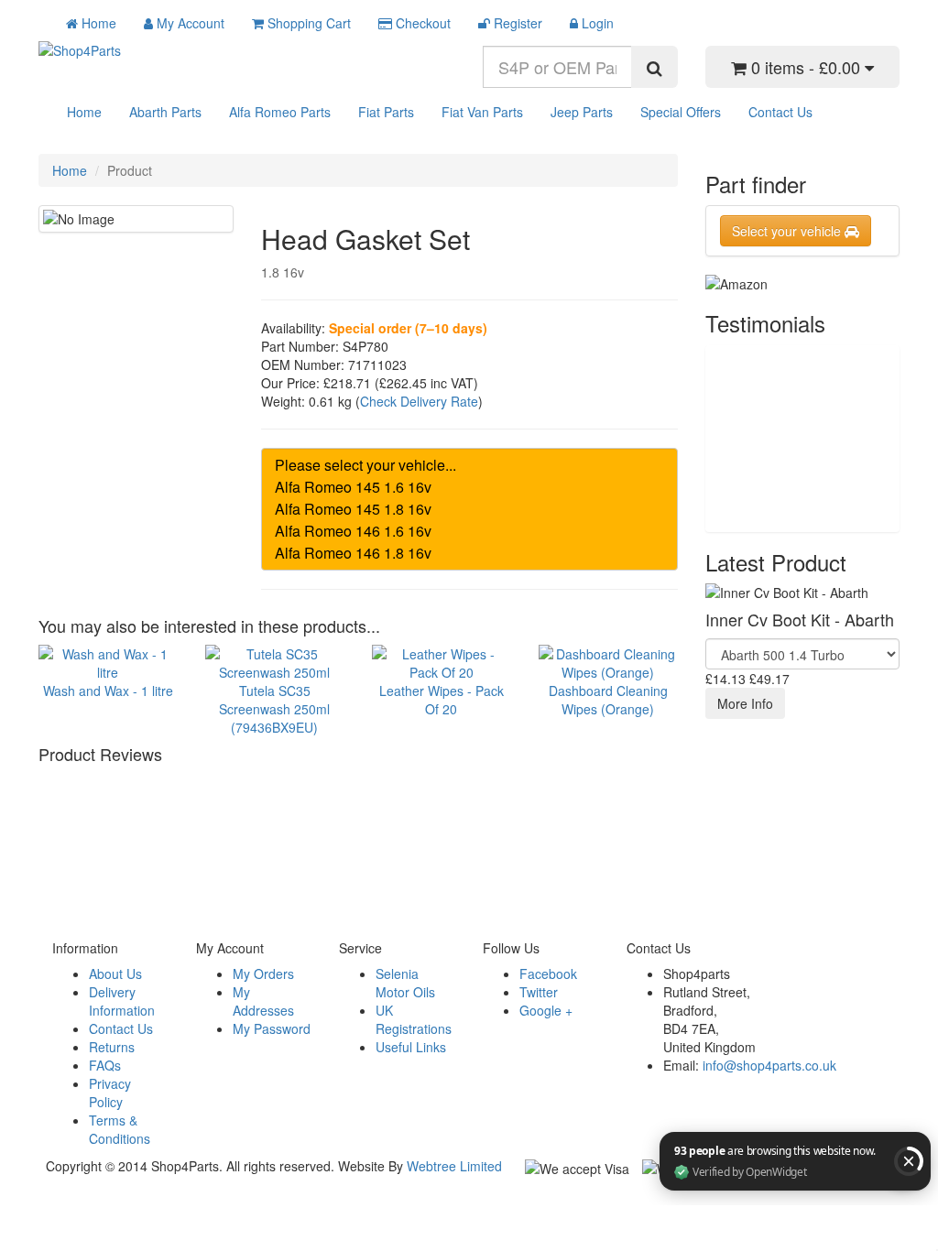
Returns (112, 1047)
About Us (115, 973)
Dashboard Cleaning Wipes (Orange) (608, 699)
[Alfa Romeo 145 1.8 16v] (469, 509)
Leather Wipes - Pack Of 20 (441, 699)
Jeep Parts (582, 112)
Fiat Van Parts (482, 112)
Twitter (538, 992)
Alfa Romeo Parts (280, 112)
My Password (272, 1028)
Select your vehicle (788, 231)
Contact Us (780, 112)
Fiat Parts (386, 112)
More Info (745, 703)
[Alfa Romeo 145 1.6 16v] (469, 487)
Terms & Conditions (119, 1129)
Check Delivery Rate (419, 401)
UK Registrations (414, 1019)
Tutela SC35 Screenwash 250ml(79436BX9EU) (274, 708)
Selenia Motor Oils (405, 982)
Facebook (548, 973)
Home (84, 112)
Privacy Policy (110, 1092)
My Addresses (263, 1001)
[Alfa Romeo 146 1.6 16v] (469, 531)
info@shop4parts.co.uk (769, 1065)
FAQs (105, 1065)
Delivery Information (122, 1001)
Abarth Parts (165, 112)
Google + (546, 1010)
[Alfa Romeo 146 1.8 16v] (469, 553)
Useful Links (411, 1047)
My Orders (263, 973)
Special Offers (680, 112)
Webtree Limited (454, 1166)
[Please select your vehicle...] (469, 465)
